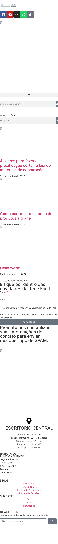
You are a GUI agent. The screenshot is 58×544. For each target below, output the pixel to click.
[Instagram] (16, 14)
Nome (3, 292)
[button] (29, 95)
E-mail (3, 299)
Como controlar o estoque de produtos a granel (26, 216)
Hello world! (10, 268)
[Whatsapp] (23, 14)
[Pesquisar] (57, 104)
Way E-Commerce (21, 537)
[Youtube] (10, 14)
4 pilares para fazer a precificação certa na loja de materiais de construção (25, 165)
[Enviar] (52, 521)
